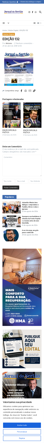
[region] (22, 420)
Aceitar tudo (22, 425)
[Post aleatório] (34, 23)
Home (4, 30)
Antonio (9, 43)
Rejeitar (22, 438)
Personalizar (22, 432)
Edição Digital (13, 30)
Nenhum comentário (24, 43)
